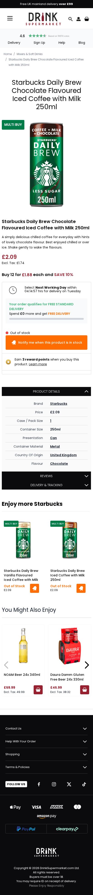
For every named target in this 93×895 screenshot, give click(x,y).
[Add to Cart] (34, 588)
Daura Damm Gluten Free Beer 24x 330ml (67, 677)
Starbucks (58, 403)
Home (8, 54)
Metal (55, 446)
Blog (82, 42)
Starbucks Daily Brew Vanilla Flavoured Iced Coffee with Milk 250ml (21, 575)
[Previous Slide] (6, 665)
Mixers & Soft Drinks (30, 54)
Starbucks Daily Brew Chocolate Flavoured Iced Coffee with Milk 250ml (46, 62)
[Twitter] (69, 784)
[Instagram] (54, 784)
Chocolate (59, 463)
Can (53, 438)
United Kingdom (63, 455)
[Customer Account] (78, 19)
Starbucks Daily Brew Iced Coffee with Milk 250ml (67, 575)
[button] (46, 35)
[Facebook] (38, 784)
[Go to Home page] (43, 19)
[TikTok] (84, 784)
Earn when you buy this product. (47, 361)
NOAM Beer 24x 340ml (22, 674)
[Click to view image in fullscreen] (46, 164)
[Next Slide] (86, 665)
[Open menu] (9, 18)
